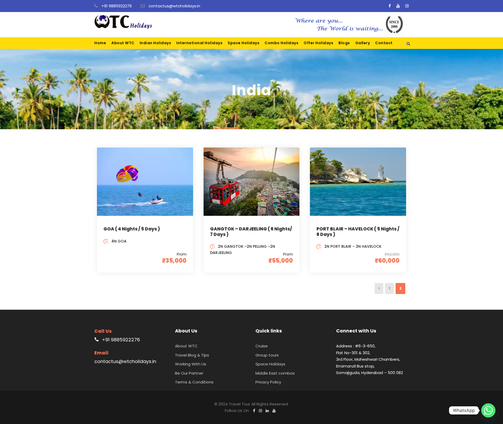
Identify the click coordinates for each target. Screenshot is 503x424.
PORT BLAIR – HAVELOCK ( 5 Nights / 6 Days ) (357, 231)
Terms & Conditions (194, 382)
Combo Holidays (281, 43)
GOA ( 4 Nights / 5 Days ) (131, 229)
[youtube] (398, 6)
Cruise (261, 346)
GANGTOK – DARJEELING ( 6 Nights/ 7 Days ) (251, 231)
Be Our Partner (189, 373)
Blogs (344, 43)
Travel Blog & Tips (192, 355)
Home (100, 43)
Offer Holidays (318, 43)
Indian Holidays (155, 43)
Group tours (267, 355)
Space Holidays (243, 43)
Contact (384, 43)
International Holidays (199, 43)
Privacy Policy (268, 382)
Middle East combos (275, 373)
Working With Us (190, 364)
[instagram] (407, 6)
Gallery (362, 43)
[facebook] (390, 6)
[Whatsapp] (488, 410)
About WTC (122, 43)
